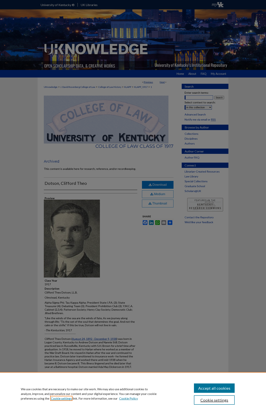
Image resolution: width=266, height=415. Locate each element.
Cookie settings (61, 398)
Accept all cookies (214, 388)
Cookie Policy (128, 398)
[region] (133, 393)
